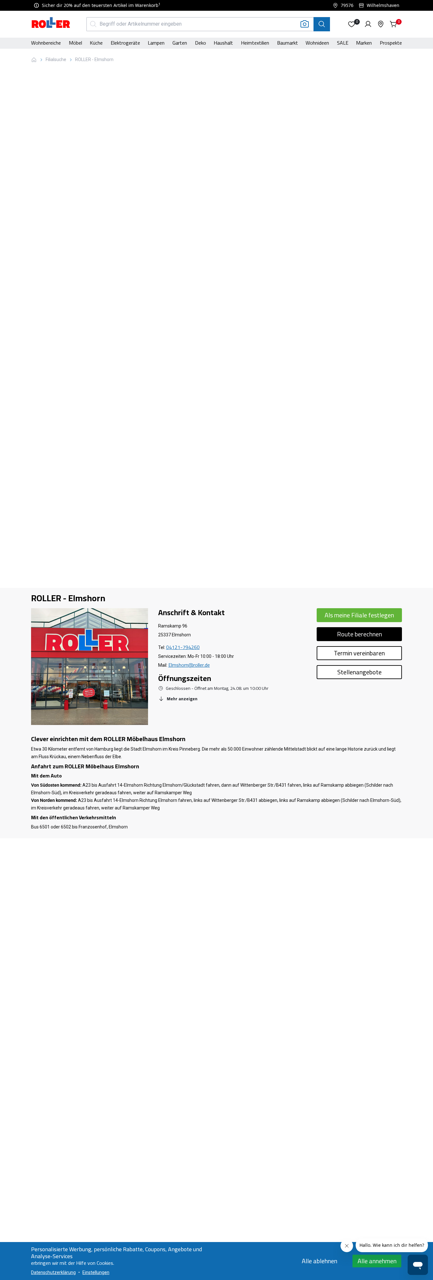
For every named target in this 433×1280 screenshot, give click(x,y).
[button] (351, 24)
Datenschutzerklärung (53, 1272)
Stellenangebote (359, 672)
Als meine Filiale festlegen (359, 615)
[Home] (51, 23)
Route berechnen (359, 634)
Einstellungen (95, 1272)
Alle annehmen (377, 1261)
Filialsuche (56, 59)
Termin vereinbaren (359, 653)
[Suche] (321, 24)
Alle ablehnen (319, 1261)
